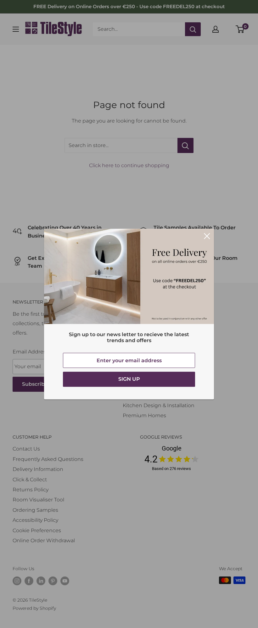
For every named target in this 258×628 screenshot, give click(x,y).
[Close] (207, 236)
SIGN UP (129, 379)
